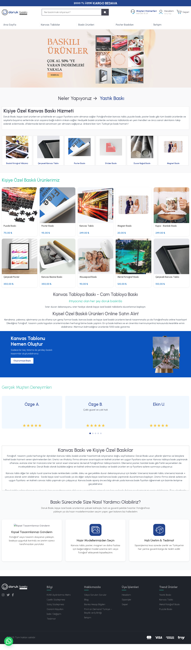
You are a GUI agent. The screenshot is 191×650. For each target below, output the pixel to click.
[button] (8, 641)
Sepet (125, 604)
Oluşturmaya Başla (22, 361)
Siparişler (126, 599)
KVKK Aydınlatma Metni (59, 594)
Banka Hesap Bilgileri (94, 604)
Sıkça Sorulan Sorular (95, 594)
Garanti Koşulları (55, 609)
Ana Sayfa (9, 24)
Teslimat (51, 618)
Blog (86, 599)
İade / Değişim (54, 614)
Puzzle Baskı (165, 609)
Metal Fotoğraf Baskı (169, 604)
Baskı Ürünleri (86, 24)
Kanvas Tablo (166, 599)
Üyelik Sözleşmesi (56, 599)
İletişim (157, 24)
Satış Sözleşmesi (55, 604)
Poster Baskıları (125, 24)
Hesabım (126, 594)
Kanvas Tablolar (50, 24)
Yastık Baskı (165, 594)
